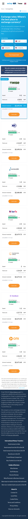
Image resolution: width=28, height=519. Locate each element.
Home (2, 8)
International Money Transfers (14, 441)
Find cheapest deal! (14, 54)
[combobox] (20, 41)
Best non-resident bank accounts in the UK (14, 485)
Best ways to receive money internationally (14, 481)
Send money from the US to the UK (14, 447)
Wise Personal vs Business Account (14, 478)
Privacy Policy (14, 506)
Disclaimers (24, 11)
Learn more (22, 387)
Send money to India (14, 444)
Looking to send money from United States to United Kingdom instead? (14, 60)
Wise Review (14, 468)
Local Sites (14, 496)
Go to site (14, 114)
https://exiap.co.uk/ (15, 392)
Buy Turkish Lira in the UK (14, 460)
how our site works (13, 435)
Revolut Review (14, 475)
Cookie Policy (14, 499)
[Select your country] (25, 3)
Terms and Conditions (14, 502)
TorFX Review (14, 471)
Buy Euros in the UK (14, 454)
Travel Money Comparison (14, 457)
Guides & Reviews (14, 465)
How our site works (14, 509)
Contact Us (14, 492)
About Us (14, 489)
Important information (19, 72)
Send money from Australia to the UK (14, 450)
